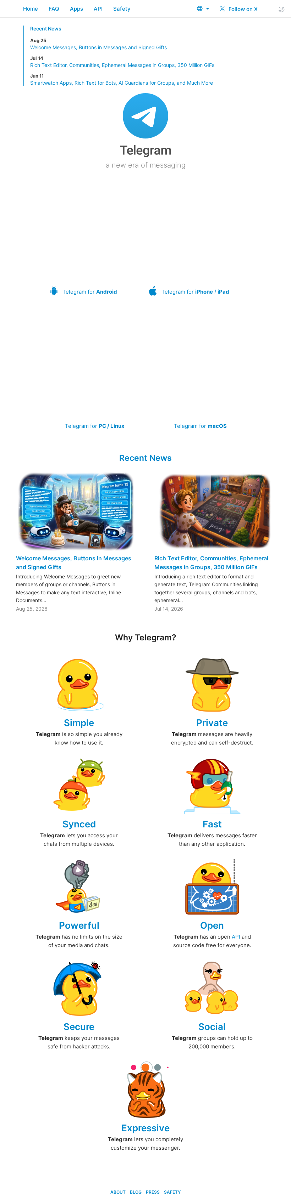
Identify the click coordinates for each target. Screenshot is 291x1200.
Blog (136, 1192)
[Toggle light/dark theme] (281, 9)
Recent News (45, 29)
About (118, 1192)
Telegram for (89, 291)
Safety (122, 8)
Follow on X (242, 9)
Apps (76, 8)
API (98, 8)
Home (30, 8)
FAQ (54, 8)
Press (153, 1192)
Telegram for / (195, 291)
